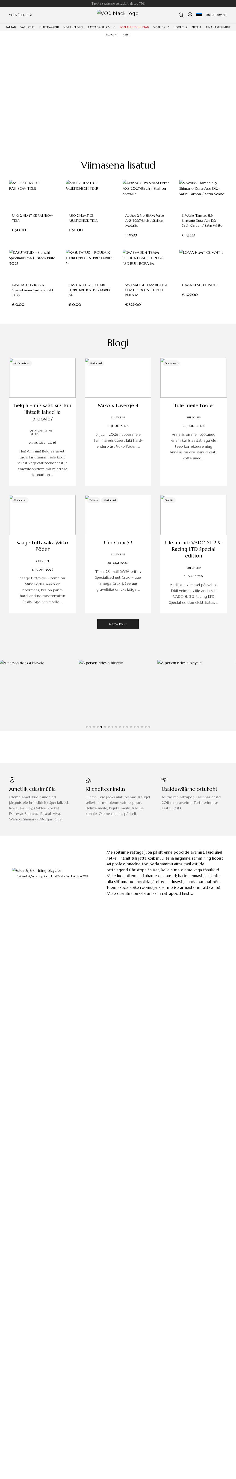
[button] (87, 727)
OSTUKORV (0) (216, 15)
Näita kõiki (118, 624)
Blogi (118, 343)
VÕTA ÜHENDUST (21, 15)
